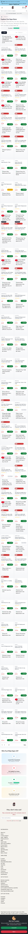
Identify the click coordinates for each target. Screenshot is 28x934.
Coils (2, 866)
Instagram (3, 898)
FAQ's (2, 834)
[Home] (2, 17)
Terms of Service (16, 820)
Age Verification (4, 849)
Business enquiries (5, 880)
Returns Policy (4, 846)
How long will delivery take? (7, 891)
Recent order (4, 881)
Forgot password (4, 838)
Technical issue (4, 884)
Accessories (3, 869)
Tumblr (2, 901)
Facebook (3, 896)
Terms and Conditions (6, 843)
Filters (5, 32)
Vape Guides (4, 841)
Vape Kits (3, 864)
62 (9, 744)
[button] (2, 8)
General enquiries (5, 886)
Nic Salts (3, 863)
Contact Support (4, 835)
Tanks (2, 868)
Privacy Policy (9, 820)
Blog (2, 840)
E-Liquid (3, 858)
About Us (3, 832)
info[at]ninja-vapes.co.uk (6, 889)
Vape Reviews (4, 874)
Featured (20, 32)
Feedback (3, 883)
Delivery (3, 848)
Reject (14, 931)
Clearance (3, 871)
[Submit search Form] (26, 11)
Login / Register (4, 837)
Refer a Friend (4, 852)
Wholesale (3, 860)
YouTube (2, 899)
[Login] (23, 8)
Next (25, 744)
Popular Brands (4, 872)
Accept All (14, 927)
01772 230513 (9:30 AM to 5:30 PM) (9, 887)
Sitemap (2, 851)
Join (25, 817)
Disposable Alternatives (6, 861)
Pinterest (3, 903)
